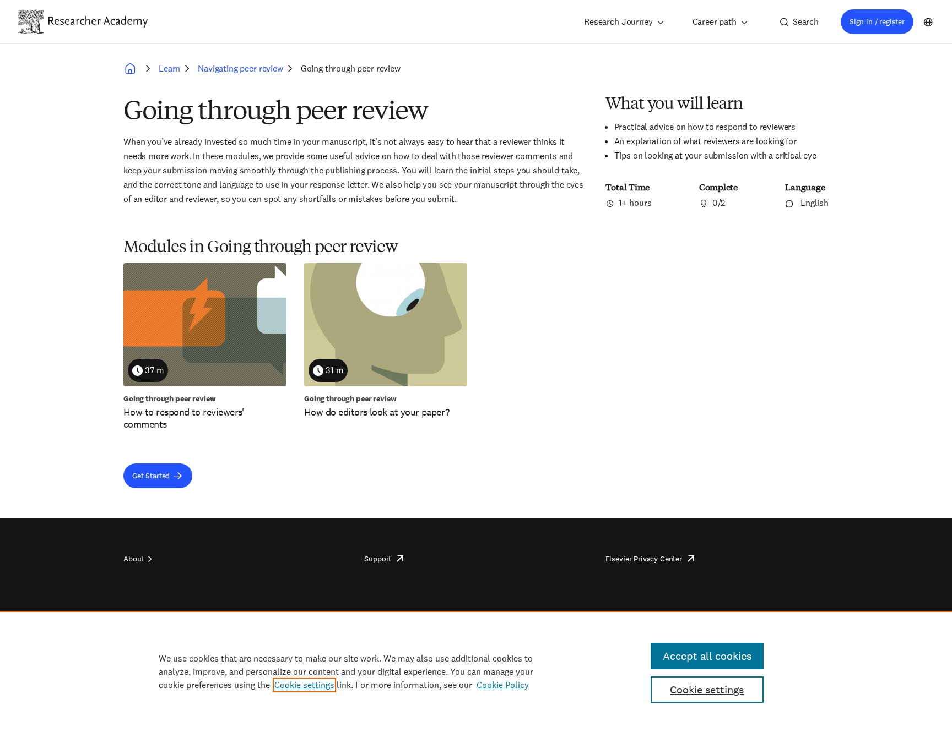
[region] (476, 671)
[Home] (98, 21)
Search (806, 22)
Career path (715, 22)
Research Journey (618, 22)
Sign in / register (877, 21)
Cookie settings (304, 685)
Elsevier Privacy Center (643, 559)
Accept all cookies (707, 656)
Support (377, 559)
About (133, 559)
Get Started (151, 475)
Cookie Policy (503, 685)
